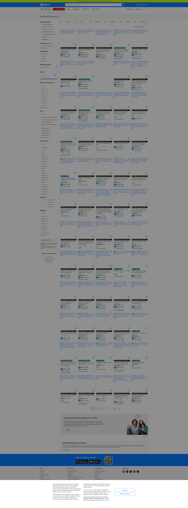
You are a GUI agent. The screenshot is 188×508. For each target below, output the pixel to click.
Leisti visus (125, 490)
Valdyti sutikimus (124, 494)
